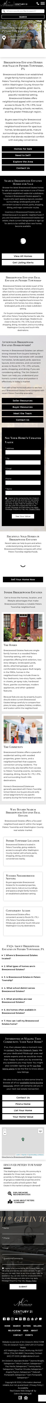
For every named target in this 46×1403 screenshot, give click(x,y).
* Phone (5, 1238)
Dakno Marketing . (23, 1394)
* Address (9, 448)
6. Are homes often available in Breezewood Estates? (19, 1011)
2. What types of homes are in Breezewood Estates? (18, 968)
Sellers (37, 1326)
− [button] (5, 1133)
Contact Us (23, 168)
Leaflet (18, 1155)
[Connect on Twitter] (8, 1320)
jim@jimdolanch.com (30, 1356)
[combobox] (23, 11)
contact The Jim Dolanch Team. (22, 1050)
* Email (8, 469)
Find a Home (23, 1104)
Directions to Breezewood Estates (17, 1157)
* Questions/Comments (12, 1258)
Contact (18, 1335)
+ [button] (5, 1130)
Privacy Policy (34, 509)
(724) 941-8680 (16, 1353)
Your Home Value (23, 1117)
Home (7, 1326)
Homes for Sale (23, 149)
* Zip (7, 458)
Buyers (27, 1326)
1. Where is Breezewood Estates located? (20, 957)
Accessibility (23, 1388)
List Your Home (23, 1110)
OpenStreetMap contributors (36, 1155)
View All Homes (23, 256)
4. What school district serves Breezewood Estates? (18, 990)
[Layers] (40, 1130)
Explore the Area (23, 161)
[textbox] (24, 11)
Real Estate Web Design (21, 1391)
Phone (8, 479)
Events (29, 1335)
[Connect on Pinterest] (20, 1320)
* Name (8, 489)
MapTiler (24, 1155)
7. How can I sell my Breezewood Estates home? (20, 1022)
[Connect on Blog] (36, 1320)
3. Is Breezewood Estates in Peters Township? (21, 979)
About (34, 1331)
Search (23, 17)
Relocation (14, 1331)
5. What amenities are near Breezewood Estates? (17, 1000)
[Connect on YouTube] (16, 1320)
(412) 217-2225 (13, 1356)
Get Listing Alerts (23, 262)
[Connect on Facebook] (4, 1320)
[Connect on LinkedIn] (24, 1320)
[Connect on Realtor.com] (32, 1320)
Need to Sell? (23, 155)
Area (25, 1331)
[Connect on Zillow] (28, 1320)
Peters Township (13, 31)
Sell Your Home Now (23, 579)
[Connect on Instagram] (12, 1320)
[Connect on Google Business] (40, 1320)
